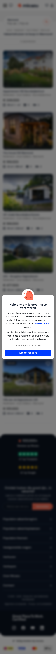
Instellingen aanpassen (28, 345)
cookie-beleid (42, 323)
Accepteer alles (28, 352)
